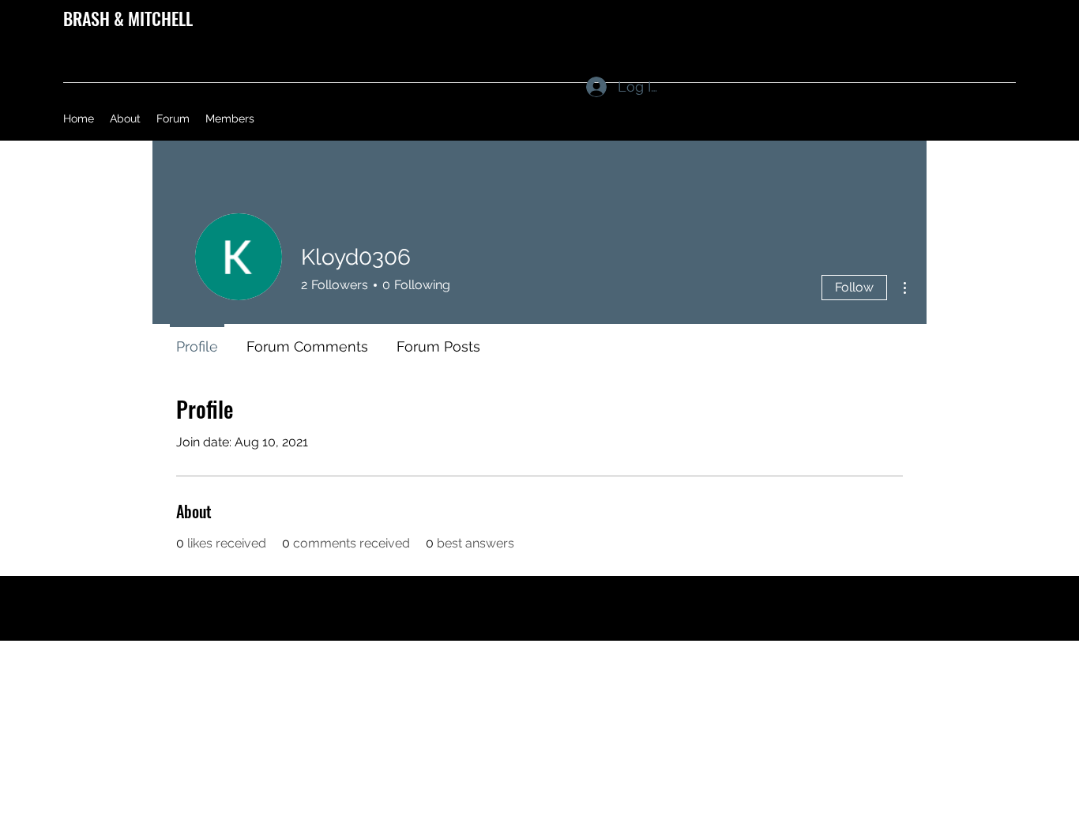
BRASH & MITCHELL (128, 18)
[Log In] (581, 87)
